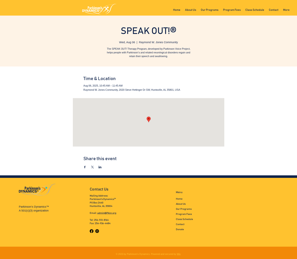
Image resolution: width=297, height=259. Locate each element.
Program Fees (184, 214)
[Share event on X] (92, 167)
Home (179, 199)
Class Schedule (184, 219)
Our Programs (184, 209)
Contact (180, 224)
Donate (180, 229)
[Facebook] (91, 231)
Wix (179, 254)
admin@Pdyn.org (106, 213)
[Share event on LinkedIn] (100, 167)
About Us (181, 204)
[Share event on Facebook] (84, 167)
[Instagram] (97, 231)
